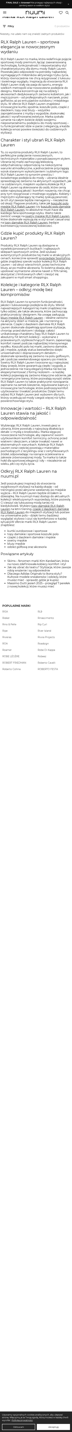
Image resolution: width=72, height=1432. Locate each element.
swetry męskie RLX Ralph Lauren (47, 216)
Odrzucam (18, 1427)
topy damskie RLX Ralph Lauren (26, 222)
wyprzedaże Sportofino (54, 258)
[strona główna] (35, 13)
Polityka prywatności (22, 1420)
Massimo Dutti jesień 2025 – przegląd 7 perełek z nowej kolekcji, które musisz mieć (38, 585)
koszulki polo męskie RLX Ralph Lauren (34, 205)
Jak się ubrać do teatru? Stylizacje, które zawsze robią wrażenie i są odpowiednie (39, 569)
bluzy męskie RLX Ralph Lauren (22, 317)
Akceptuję (53, 1427)
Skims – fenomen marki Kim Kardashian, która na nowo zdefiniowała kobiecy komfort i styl (38, 562)
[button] (34, 4)
